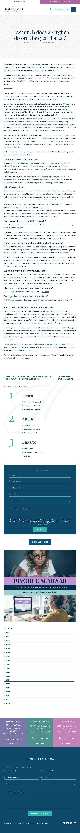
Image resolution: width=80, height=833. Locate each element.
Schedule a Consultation (34, 452)
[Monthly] (40, 586)
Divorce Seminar (31, 425)
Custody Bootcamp (32, 429)
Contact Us (28, 448)
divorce (31, 64)
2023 (8, 644)
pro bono (45, 292)
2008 (8, 703)
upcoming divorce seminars (23, 347)
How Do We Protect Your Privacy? (40, 470)
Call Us (27, 456)
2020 (8, 656)
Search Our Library (32, 410)
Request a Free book (32, 402)
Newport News (40, 721)
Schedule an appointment (61, 1)
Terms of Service (36, 524)
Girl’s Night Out (30, 433)
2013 (8, 684)
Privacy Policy (44, 524)
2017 (8, 668)
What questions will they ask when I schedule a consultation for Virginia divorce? (29, 377)
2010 (8, 696)
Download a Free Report (34, 406)
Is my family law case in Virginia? (65, 377)
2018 (8, 664)
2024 (8, 641)
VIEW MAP (13, 744)
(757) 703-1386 (14, 739)
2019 (8, 660)
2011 (8, 692)
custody (39, 64)
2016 (8, 672)
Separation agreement (30, 163)
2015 (8, 676)
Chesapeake (67, 721)
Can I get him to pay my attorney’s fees (25, 296)
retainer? (19, 187)
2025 (8, 637)
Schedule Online (40, 542)
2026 (8, 633)
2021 (8, 652)
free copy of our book (57, 344)
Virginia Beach (13, 721)
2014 (8, 680)
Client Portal (21, 1)
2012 (8, 688)
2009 (8, 699)
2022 (8, 648)
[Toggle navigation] (73, 9)
